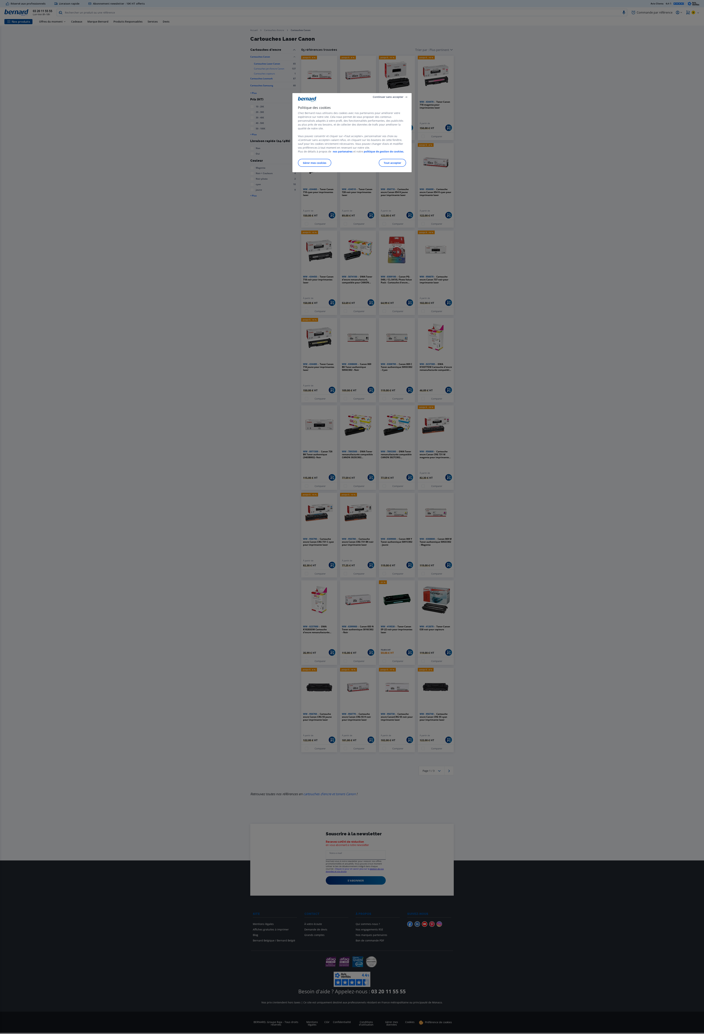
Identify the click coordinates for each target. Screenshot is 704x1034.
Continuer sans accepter (388, 97)
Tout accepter (392, 163)
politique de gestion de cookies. (384, 151)
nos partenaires (343, 151)
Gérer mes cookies (314, 163)
